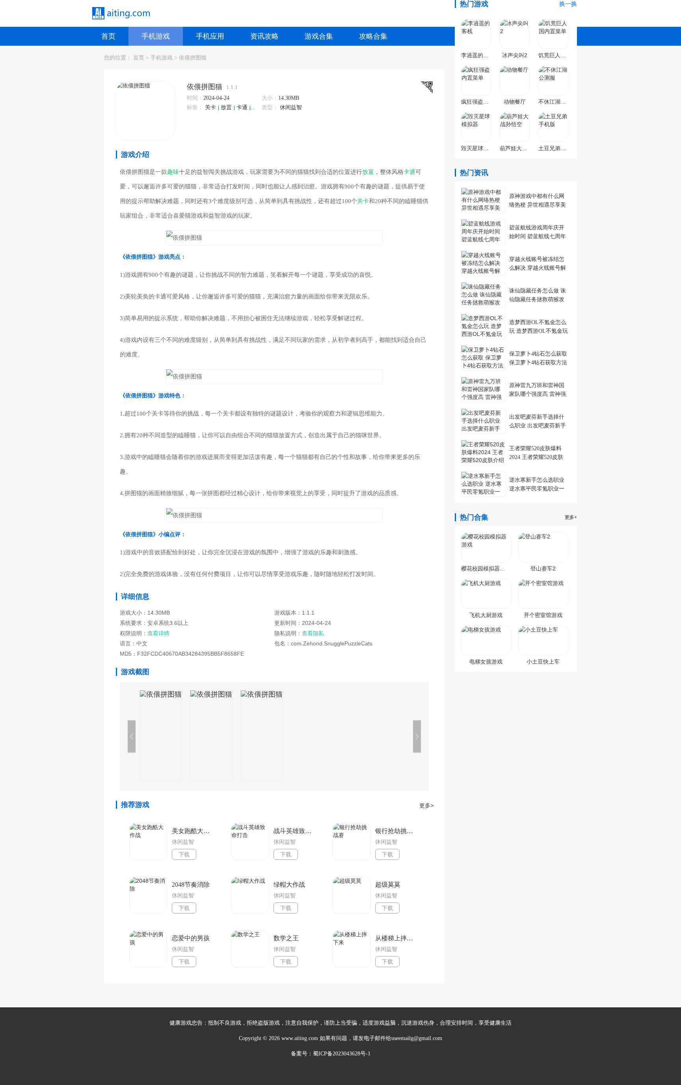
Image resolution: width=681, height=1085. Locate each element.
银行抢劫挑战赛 (396, 831)
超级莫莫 (387, 884)
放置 (227, 107)
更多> (426, 805)
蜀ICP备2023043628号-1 (341, 1054)
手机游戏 (155, 36)
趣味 (173, 172)
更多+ (571, 517)
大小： (270, 98)
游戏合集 (319, 36)
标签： (195, 107)
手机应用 (210, 36)
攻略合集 (373, 36)
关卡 (211, 107)
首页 (108, 36)
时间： (195, 98)
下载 (184, 854)
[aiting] (120, 13)
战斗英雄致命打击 (295, 831)
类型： (270, 107)
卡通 (242, 107)
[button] (417, 736)
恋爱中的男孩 (191, 938)
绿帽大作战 (289, 884)
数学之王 (286, 938)
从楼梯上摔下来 (396, 938)
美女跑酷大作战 (193, 831)
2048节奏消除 (191, 884)
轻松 (257, 107)
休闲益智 (291, 107)
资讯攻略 (264, 36)
